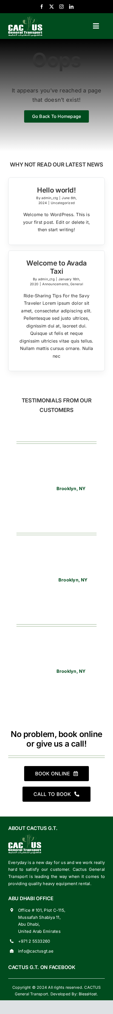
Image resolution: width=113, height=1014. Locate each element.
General (76, 284)
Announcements (55, 284)
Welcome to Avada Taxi (56, 267)
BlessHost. (88, 994)
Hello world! (56, 190)
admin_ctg (49, 198)
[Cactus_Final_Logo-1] (25, 18)
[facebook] (41, 6)
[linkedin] (71, 6)
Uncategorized (63, 203)
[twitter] (51, 6)
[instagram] (61, 6)
